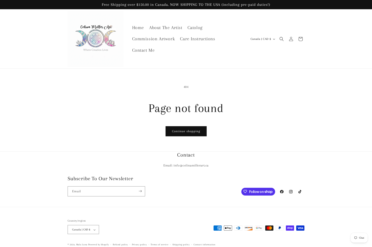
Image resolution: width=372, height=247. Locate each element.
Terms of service (159, 244)
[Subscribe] (140, 191)
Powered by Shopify (98, 244)
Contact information (204, 244)
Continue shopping (186, 131)
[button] (281, 39)
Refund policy (120, 244)
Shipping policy (181, 244)
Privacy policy (139, 244)
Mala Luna (81, 244)
